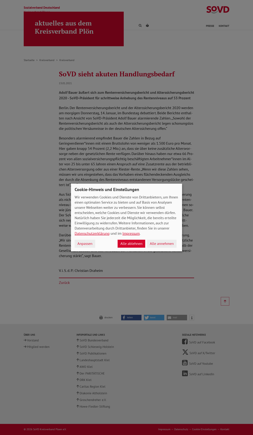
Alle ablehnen (131, 243)
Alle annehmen (162, 243)
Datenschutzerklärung (92, 233)
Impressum (131, 233)
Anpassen (84, 243)
